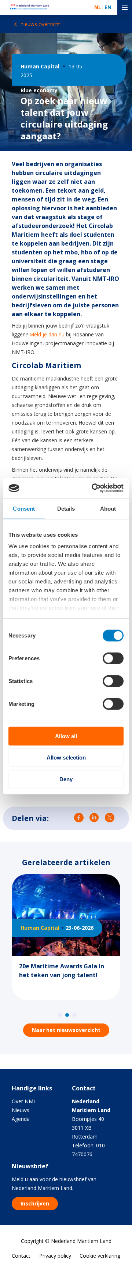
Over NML (24, 1101)
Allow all (66, 736)
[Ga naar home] (32, 7)
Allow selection (66, 757)
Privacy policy (55, 1255)
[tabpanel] (66, 941)
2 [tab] (67, 1015)
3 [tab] (74, 1015)
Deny (66, 779)
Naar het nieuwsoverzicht (66, 1029)
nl (97, 7)
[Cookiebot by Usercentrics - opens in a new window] (93, 488)
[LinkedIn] (94, 818)
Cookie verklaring (100, 1255)
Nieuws (20, 1110)
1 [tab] (60, 1015)
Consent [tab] (24, 508)
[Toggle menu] (124, 7)
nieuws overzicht (39, 24)
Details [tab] (66, 508)
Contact (21, 1255)
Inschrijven (35, 1203)
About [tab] (108, 508)
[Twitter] (109, 818)
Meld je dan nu (47, 334)
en (107, 7)
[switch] (113, 658)
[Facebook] (79, 818)
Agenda (21, 1118)
